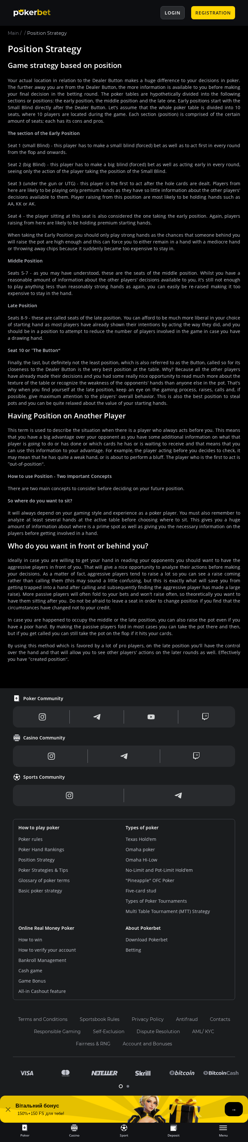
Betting (133, 950)
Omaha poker (140, 849)
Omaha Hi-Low (141, 860)
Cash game (30, 970)
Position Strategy (36, 860)
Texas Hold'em (141, 839)
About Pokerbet (143, 928)
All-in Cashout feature (42, 991)
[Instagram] (42, 717)
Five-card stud (141, 891)
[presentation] (25, 1130)
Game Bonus (32, 981)
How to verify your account (47, 950)
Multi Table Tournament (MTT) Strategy (168, 911)
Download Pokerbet (147, 940)
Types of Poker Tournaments (156, 901)
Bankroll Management (42, 960)
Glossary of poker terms (44, 880)
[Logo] (37, 13)
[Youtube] (151, 717)
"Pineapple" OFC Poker (150, 880)
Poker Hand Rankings (41, 849)
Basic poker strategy (40, 891)
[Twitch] (205, 717)
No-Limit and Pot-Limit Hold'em (159, 870)
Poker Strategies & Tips (43, 870)
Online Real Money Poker (46, 928)
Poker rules (30, 839)
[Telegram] (96, 717)
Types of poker (142, 827)
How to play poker (38, 827)
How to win (30, 940)
